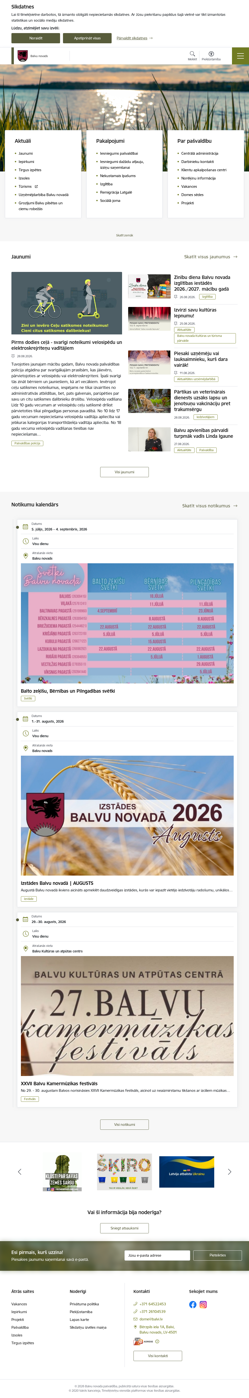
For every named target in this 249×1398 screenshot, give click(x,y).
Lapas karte (79, 1319)
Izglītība (207, 296)
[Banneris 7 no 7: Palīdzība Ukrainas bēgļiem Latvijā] (124, 1171)
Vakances (19, 1304)
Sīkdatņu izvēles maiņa (88, 1327)
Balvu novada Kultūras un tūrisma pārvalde (199, 338)
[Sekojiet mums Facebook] (192, 1304)
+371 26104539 (153, 1311)
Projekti (17, 1319)
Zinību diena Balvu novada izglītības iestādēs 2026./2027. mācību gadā (202, 283)
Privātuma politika (84, 1304)
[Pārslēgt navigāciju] (240, 55)
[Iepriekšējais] (19, 1172)
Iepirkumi (19, 1311)
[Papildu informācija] (157, 1341)
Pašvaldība (206, 450)
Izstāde (29, 899)
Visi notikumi (124, 1124)
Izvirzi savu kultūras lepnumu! (195, 313)
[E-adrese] (143, 1341)
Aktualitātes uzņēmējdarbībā (196, 379)
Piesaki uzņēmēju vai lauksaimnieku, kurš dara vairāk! (201, 359)
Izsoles (16, 1335)
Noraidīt (35, 38)
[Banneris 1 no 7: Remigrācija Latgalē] (186, 1171)
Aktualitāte (184, 330)
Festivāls (30, 1099)
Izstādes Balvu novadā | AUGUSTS (57, 883)
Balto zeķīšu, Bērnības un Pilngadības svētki (68, 691)
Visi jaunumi (124, 472)
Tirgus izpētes (22, 1343)
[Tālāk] (229, 1172)
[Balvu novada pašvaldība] (33, 56)
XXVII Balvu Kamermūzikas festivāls (59, 1083)
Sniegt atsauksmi (124, 1228)
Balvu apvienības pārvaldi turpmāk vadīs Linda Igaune (203, 433)
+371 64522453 (153, 1304)
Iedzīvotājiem (205, 417)
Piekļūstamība (81, 1311)
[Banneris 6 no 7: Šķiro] (62, 1171)
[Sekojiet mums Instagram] (203, 1304)
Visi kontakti (158, 1355)
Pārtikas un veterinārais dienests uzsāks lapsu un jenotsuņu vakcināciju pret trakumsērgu (202, 400)
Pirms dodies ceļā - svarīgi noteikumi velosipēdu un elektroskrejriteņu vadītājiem (66, 345)
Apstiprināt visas (87, 38)
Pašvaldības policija (27, 443)
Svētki (28, 698)
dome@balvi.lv (151, 1319)
